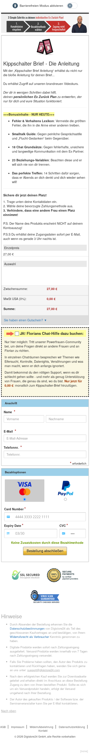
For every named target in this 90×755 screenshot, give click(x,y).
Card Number (14, 509)
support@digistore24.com (43, 670)
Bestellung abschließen (45, 550)
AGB (3, 727)
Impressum (17, 727)
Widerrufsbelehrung (41, 727)
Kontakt (42, 730)
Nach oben (8, 711)
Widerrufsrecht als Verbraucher (29, 637)
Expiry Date (12, 525)
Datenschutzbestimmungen (27, 628)
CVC (62, 525)
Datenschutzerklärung (72, 727)
